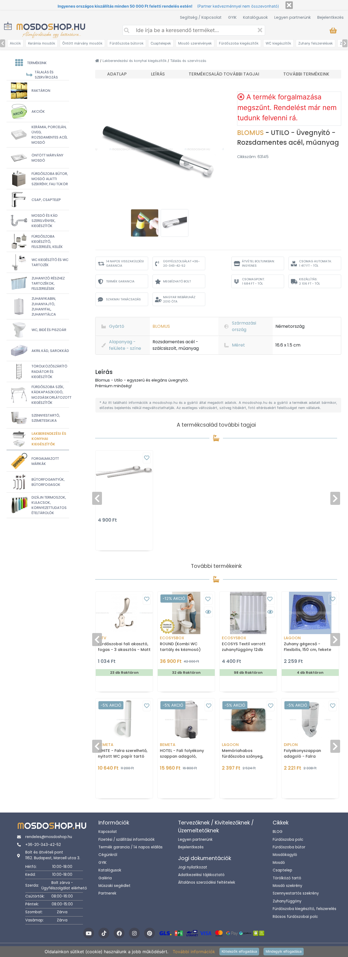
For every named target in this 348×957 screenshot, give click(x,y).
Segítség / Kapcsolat (201, 17)
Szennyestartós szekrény (296, 893)
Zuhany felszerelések (315, 43)
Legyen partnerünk (292, 17)
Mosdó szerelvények (195, 43)
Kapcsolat (107, 831)
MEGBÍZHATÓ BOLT (177, 281)
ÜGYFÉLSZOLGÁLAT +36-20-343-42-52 (181, 263)
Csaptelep (282, 870)
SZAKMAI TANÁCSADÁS (123, 299)
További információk (194, 951)
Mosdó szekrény (287, 885)
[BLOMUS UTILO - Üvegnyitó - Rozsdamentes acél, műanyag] (159, 149)
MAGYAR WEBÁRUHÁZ (179, 299)
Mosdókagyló (285, 854)
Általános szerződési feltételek (206, 882)
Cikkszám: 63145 (253, 156)
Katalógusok (255, 17)
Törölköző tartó (287, 878)
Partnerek (107, 893)
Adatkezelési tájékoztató (201, 874)
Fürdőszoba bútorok (127, 43)
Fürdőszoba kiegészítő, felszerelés (304, 908)
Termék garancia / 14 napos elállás (130, 847)
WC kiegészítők (278, 43)
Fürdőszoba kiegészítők (239, 43)
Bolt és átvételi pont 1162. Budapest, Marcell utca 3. (52, 855)
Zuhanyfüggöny (287, 901)
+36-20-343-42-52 (43, 844)
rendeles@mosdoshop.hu (48, 836)
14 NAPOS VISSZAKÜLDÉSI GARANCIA (125, 263)
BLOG (277, 831)
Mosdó (279, 862)
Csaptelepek (161, 43)
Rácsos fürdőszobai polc (295, 916)
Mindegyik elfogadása (284, 951)
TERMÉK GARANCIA (120, 281)
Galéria (105, 878)
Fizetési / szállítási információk (126, 839)
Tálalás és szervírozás (188, 61)
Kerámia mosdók (41, 43)
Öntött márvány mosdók (82, 43)
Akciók (15, 43)
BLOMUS (251, 132)
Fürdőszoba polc (288, 839)
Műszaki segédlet (114, 885)
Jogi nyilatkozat (192, 867)
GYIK (232, 17)
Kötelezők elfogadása (239, 951)
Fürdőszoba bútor (289, 847)
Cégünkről (107, 854)
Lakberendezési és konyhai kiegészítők (135, 61)
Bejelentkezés (330, 17)
